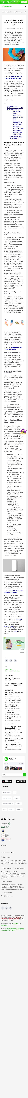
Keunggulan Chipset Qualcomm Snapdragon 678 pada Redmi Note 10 (15, 108)
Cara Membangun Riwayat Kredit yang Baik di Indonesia (13, 699)
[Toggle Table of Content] (5, 103)
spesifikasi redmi (16, 670)
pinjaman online (8, 626)
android (6, 669)
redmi (10, 670)
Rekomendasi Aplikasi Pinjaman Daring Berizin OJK (14, 739)
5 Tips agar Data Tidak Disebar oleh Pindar (13, 733)
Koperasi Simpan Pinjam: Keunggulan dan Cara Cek (12, 705)
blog (13, 628)
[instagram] (10, 662)
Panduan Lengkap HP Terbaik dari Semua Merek (13, 727)
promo (16, 631)
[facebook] (6, 662)
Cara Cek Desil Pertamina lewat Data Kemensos (13, 711)
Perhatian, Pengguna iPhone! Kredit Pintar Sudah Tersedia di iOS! (13, 746)
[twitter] (15, 662)
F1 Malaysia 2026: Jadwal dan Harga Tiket (13, 717)
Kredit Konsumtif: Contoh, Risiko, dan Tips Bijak (14, 693)
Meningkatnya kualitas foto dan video (18, 117)
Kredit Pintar (18, 619)
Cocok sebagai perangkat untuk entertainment (17, 132)
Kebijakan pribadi (14, 918)
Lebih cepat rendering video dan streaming (17, 122)
